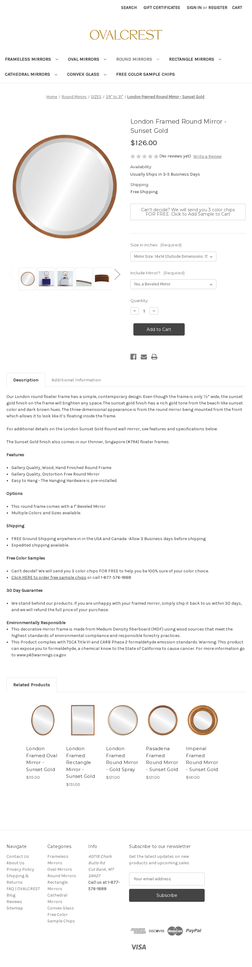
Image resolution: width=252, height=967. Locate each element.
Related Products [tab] (31, 684)
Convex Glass (83, 74)
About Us (15, 863)
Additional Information (76, 380)
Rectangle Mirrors (192, 59)
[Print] (154, 356)
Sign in (194, 7)
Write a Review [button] (207, 156)
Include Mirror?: (157, 272)
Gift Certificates (162, 7)
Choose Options (43, 720)
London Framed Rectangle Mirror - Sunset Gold (80, 762)
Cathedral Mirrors (28, 74)
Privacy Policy (20, 869)
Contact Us (17, 856)
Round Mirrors (134, 59)
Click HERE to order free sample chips (48, 577)
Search (129, 7)
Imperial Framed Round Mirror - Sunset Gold (202, 759)
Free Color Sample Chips (145, 74)
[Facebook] (133, 356)
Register (217, 7)
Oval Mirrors (84, 59)
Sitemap (14, 908)
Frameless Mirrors (28, 59)
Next (117, 274)
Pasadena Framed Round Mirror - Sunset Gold (162, 759)
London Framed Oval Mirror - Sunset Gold (41, 759)
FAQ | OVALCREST (23, 888)
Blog (10, 895)
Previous (11, 274)
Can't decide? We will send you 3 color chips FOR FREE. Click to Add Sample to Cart (188, 212)
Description (25, 380)
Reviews (14, 901)
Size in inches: (156, 244)
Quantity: (139, 300)
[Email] (144, 356)
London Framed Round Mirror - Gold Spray (122, 759)
